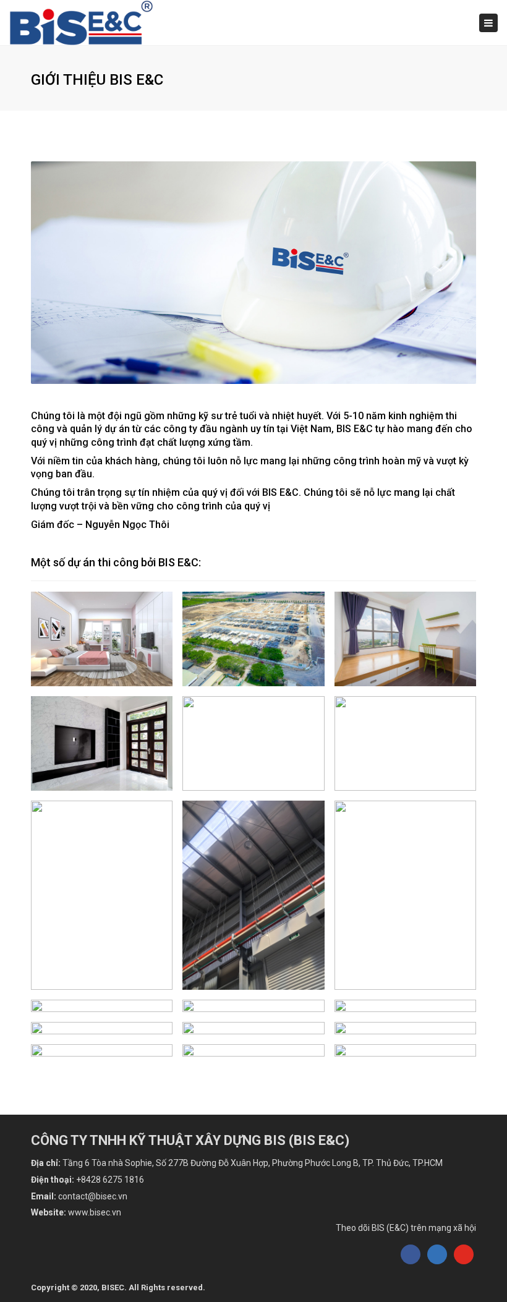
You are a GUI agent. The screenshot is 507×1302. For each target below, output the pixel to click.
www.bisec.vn (94, 1212)
